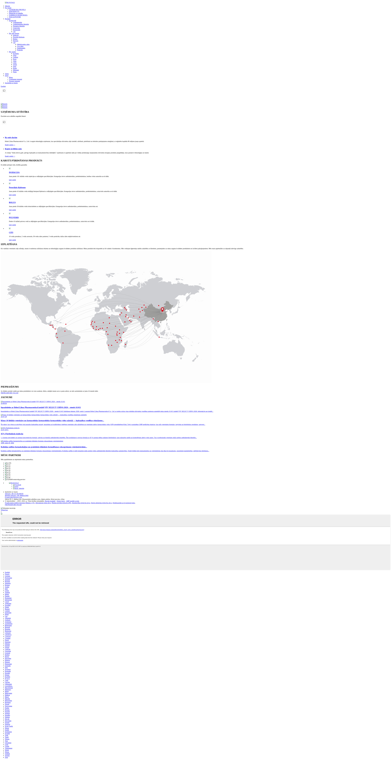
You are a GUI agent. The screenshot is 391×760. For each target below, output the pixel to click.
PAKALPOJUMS (15, 17)
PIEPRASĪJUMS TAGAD (13, 505)
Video (7, 74)
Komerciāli (12, 20)
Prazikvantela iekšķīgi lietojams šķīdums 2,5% (20, 503)
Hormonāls (16, 30)
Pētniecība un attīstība (16, 13)
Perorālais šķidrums (17, 187)
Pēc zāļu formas (14, 33)
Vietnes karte (61, 501)
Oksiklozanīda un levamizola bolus (124, 503)
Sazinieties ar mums (11, 83)
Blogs (11, 77)
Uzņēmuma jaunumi (15, 79)
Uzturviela (16, 28)
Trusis (15, 64)
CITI (11, 232)
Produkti (7, 19)
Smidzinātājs (21, 48)
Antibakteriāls (17, 22)
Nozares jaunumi (14, 81)
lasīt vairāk (12, 180)
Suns (14, 66)
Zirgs (14, 55)
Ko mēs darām (11, 137)
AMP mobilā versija (72, 501)
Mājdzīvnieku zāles (23, 44)
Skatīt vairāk (10, 145)
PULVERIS (14, 217)
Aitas (14, 61)
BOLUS (12, 202)
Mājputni (16, 70)
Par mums (8, 8)
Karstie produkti (50, 501)
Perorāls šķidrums (18, 37)
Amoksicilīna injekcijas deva (81, 503)
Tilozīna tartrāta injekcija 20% (61, 503)
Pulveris (15, 41)
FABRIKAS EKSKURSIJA (18, 15)
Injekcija (16, 35)
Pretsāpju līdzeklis (19, 26)
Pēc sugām (12, 52)
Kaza (14, 59)
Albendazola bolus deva (43, 503)
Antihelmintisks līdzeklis (21, 24)
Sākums (7, 6)
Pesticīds (20, 50)
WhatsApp (4, 510)
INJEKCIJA (14, 172)
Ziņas (6, 75)
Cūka (14, 63)
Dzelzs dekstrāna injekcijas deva (101, 503)
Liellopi (15, 57)
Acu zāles (20, 46)
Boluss (15, 39)
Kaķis (15, 68)
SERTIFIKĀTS (14, 11)
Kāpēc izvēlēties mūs (13, 149)
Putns (15, 72)
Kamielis (16, 53)
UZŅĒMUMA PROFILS (17, 9)
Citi (14, 31)
